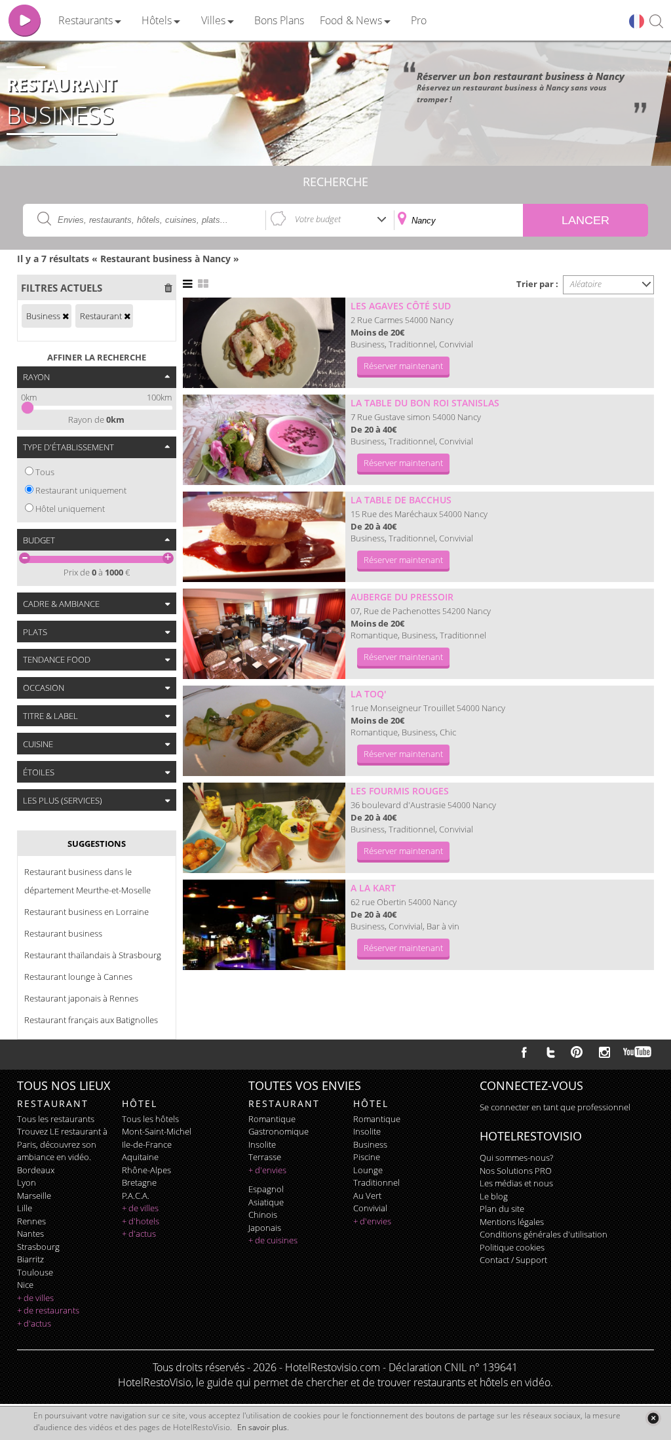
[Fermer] (653, 1418)
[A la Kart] (264, 925)
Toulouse (35, 1272)
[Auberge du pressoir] (264, 634)
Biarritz (30, 1259)
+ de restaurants (48, 1310)
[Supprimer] (65, 316)
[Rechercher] (656, 22)
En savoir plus (262, 1427)
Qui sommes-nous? (516, 1157)
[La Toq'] (264, 731)
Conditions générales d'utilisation (543, 1234)
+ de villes (35, 1298)
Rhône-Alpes (146, 1170)
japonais (264, 1228)
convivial (370, 1208)
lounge (368, 1170)
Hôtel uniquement (70, 509)
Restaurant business (63, 933)
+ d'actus (34, 1323)
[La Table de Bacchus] (264, 537)
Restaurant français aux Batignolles (91, 1020)
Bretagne (139, 1182)
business (370, 1144)
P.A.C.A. (135, 1195)
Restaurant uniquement (80, 490)
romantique (272, 1119)
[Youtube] (638, 1052)
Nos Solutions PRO (516, 1171)
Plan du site (502, 1209)
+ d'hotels (140, 1221)
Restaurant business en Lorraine (86, 912)
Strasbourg (38, 1247)
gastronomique (278, 1131)
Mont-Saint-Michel (156, 1131)
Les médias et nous (516, 1183)
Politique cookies (512, 1247)
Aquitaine (140, 1157)
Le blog (494, 1196)
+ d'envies (267, 1170)
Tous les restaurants (55, 1119)
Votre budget (318, 219)
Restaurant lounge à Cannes (78, 977)
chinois (262, 1214)
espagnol (266, 1189)
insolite (262, 1144)
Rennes (31, 1221)
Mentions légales (512, 1222)
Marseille (34, 1195)
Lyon (26, 1182)
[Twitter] (550, 1052)
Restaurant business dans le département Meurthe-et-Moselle (87, 881)
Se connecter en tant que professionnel (555, 1107)
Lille (24, 1208)
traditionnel (376, 1182)
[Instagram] (604, 1054)
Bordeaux (35, 1170)
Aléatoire (586, 284)
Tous (44, 472)
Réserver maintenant (403, 366)
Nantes (30, 1233)
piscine (366, 1157)
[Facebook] (524, 1052)
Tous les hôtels (150, 1119)
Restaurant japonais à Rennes (81, 998)
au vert (367, 1195)
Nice (25, 1285)
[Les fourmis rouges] (264, 828)
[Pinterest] (576, 1052)
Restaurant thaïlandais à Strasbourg (92, 955)
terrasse (264, 1157)
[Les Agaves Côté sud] (264, 343)
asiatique (266, 1202)
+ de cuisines (272, 1240)
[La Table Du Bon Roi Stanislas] (264, 440)
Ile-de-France (147, 1144)
